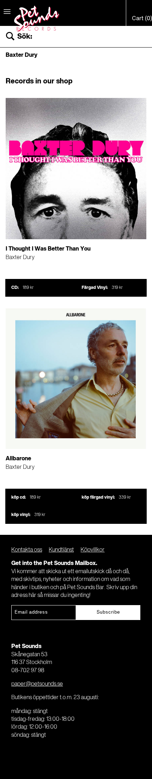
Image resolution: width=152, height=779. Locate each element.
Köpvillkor (93, 550)
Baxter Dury (20, 257)
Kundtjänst (61, 550)
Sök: (24, 36)
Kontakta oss (26, 550)
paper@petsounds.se (37, 684)
